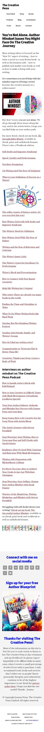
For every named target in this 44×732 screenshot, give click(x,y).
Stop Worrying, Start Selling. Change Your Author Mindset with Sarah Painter (20, 484)
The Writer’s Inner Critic (14, 256)
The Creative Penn (10, 6)
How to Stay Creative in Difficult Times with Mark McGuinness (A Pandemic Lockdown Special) (21, 396)
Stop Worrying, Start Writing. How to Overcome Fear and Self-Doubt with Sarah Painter (20, 440)
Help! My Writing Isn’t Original (17, 288)
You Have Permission (12, 164)
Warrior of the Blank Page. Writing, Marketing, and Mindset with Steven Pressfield (20, 497)
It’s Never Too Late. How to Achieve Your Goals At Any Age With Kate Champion (19, 472)
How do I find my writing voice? (17, 342)
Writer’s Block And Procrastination (19, 272)
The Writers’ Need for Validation (18, 231)
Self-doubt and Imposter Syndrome (19, 152)
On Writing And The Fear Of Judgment (21, 171)
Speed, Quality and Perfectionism (18, 158)
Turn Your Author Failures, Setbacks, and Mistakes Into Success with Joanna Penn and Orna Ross (21, 408)
